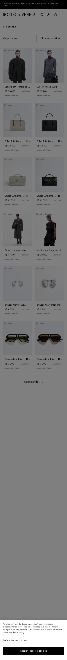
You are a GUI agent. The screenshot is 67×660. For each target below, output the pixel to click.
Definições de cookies (15, 640)
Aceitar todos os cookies (33, 651)
